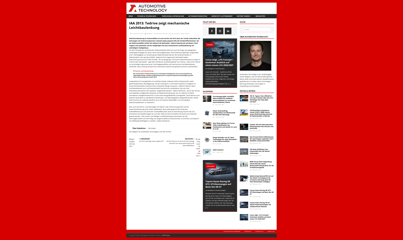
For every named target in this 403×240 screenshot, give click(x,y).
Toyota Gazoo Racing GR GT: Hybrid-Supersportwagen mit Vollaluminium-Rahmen (260, 204)
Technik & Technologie (146, 16)
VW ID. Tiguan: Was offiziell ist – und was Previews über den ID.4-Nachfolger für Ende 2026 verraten (261, 99)
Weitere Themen (243, 16)
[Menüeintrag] (212, 31)
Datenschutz (259, 231)
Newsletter (260, 16)
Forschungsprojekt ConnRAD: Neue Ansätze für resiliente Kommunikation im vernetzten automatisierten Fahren (224, 99)
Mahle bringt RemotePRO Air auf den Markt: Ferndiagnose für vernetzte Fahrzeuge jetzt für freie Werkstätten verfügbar (261, 179)
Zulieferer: (208, 91)
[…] (229, 84)
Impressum (248, 231)
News (131, 16)
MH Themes (166, 235)
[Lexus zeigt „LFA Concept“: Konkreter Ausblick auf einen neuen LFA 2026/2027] (219, 49)
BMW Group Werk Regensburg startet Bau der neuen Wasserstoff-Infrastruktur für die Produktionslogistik (262, 164)
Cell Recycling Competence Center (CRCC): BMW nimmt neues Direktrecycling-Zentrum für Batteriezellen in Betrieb (261, 113)
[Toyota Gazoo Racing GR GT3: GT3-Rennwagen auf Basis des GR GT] (219, 171)
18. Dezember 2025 (256, 118)
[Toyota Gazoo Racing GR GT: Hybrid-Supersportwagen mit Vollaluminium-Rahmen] (244, 205)
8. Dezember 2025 (256, 131)
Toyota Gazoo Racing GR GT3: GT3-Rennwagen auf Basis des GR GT (218, 184)
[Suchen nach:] (256, 29)
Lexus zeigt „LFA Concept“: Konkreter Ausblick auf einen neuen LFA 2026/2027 (219, 62)
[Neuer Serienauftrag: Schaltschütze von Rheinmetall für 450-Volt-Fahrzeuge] (207, 113)
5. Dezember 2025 (256, 170)
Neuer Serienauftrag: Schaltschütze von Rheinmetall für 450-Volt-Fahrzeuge (224, 113)
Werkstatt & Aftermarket (222, 16)
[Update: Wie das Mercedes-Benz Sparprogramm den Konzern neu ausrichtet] (244, 127)
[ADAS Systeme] (207, 152)
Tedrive (187, 33)
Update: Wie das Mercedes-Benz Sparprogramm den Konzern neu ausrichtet (261, 126)
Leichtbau (177, 33)
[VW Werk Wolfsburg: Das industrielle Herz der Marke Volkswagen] (244, 151)
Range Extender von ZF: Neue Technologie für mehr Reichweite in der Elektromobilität (225, 139)
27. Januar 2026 (255, 104)
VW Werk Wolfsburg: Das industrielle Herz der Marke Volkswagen (260, 151)
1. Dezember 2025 (219, 104)
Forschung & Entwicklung (173, 16)
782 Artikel (152, 128)
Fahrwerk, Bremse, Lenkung (164, 33)
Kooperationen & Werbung (232, 231)
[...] (206, 208)
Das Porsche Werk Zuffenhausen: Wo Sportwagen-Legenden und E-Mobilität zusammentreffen (262, 139)
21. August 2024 (218, 152)
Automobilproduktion (197, 16)
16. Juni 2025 (217, 131)
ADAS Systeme (218, 150)
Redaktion (149, 33)
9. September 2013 (137, 33)
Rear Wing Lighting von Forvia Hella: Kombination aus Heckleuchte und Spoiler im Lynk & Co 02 (225, 126)
